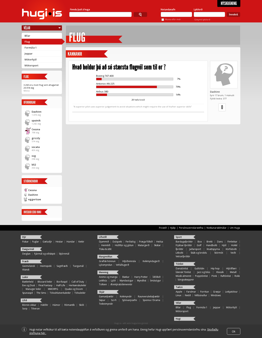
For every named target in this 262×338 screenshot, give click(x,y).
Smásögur (155, 280)
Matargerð (143, 245)
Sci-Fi (113, 300)
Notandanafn (168, 9)
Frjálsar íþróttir (184, 245)
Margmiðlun (105, 256)
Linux (178, 295)
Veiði (233, 252)
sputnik (36, 120)
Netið (188, 295)
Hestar (59, 241)
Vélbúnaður (200, 295)
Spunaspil (27, 292)
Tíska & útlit (105, 249)
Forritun (204, 291)
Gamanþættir (106, 296)
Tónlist (179, 263)
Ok (233, 331)
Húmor (56, 305)
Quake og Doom (74, 289)
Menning (103, 272)
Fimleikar (232, 241)
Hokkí (234, 245)
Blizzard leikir (45, 281)
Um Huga (235, 227)
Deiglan (26, 253)
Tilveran (35, 308)
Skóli (81, 305)
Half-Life (60, 285)
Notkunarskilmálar (217, 227)
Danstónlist (182, 268)
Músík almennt (183, 276)
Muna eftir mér (173, 19)
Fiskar (25, 241)
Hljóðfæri (231, 268)
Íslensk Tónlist (183, 272)
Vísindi (25, 269)
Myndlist (141, 280)
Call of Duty (78, 281)
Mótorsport (31, 65)
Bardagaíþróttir (184, 241)
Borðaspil (62, 281)
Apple (179, 291)
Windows (216, 295)
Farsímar (191, 291)
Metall (233, 272)
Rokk (237, 276)
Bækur (125, 277)
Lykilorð (198, 9)
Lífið (24, 300)
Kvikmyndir (126, 296)
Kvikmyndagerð (151, 261)
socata (36, 147)
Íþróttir (179, 249)
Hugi (178, 318)
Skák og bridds (199, 252)
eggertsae (34, 199)
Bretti (210, 241)
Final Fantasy (45, 285)
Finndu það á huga (80, 9)
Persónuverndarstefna (191, 227)
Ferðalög (130, 241)
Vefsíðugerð (122, 264)
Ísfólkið (157, 277)
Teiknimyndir (106, 303)
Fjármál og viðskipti (44, 253)
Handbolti (211, 245)
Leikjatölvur (231, 291)
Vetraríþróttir (183, 256)
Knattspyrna (213, 249)
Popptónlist (201, 276)
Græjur (217, 291)
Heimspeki (46, 266)
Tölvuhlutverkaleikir (60, 292)
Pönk (214, 276)
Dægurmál (28, 249)
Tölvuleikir (80, 292)
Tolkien (103, 284)
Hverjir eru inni (32, 212)
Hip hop (215, 268)
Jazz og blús (203, 272)
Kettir (81, 241)
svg (34, 155)
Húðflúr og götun (124, 245)
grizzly (36, 138)
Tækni (179, 287)
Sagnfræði (62, 266)
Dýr (24, 237)
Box (200, 241)
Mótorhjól (31, 59)
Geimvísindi (28, 266)
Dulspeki (117, 241)
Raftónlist (226, 276)
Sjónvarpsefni (129, 300)
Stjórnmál (64, 253)
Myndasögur (126, 280)
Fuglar (35, 241)
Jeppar (29, 53)
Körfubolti (231, 249)
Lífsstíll (103, 237)
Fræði (25, 261)
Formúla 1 (31, 47)
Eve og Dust (28, 285)
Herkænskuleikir (77, 285)
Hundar (71, 241)
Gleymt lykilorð (202, 19)
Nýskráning (229, 3)
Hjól (224, 245)
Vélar (27, 28)
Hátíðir (44, 305)
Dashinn (36, 111)
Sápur (102, 300)
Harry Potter (141, 277)
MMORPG (53, 289)
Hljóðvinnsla (129, 261)
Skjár (102, 291)
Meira (27, 90)
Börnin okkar (29, 305)
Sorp (24, 308)
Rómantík (69, 305)
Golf (199, 245)
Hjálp (173, 227)
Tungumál (78, 266)
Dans (220, 241)
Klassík (220, 272)
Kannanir (75, 54)
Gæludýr (47, 241)
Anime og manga (108, 277)
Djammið (104, 241)
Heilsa (159, 241)
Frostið (163, 227)
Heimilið (105, 245)
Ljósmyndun (105, 264)
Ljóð (113, 280)
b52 (34, 164)
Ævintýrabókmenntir (121, 284)
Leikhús (103, 280)
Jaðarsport (195, 249)
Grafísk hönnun (107, 261)
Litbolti (179, 252)
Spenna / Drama (151, 300)
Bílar (27, 35)
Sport (179, 237)
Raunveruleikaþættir (149, 296)
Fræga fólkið (146, 241)
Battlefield (27, 281)
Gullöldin (199, 268)
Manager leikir (33, 289)
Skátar (157, 245)
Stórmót (218, 252)
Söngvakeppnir (186, 279)
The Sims (41, 292)
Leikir (25, 277)
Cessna (36, 129)
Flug (27, 41)
